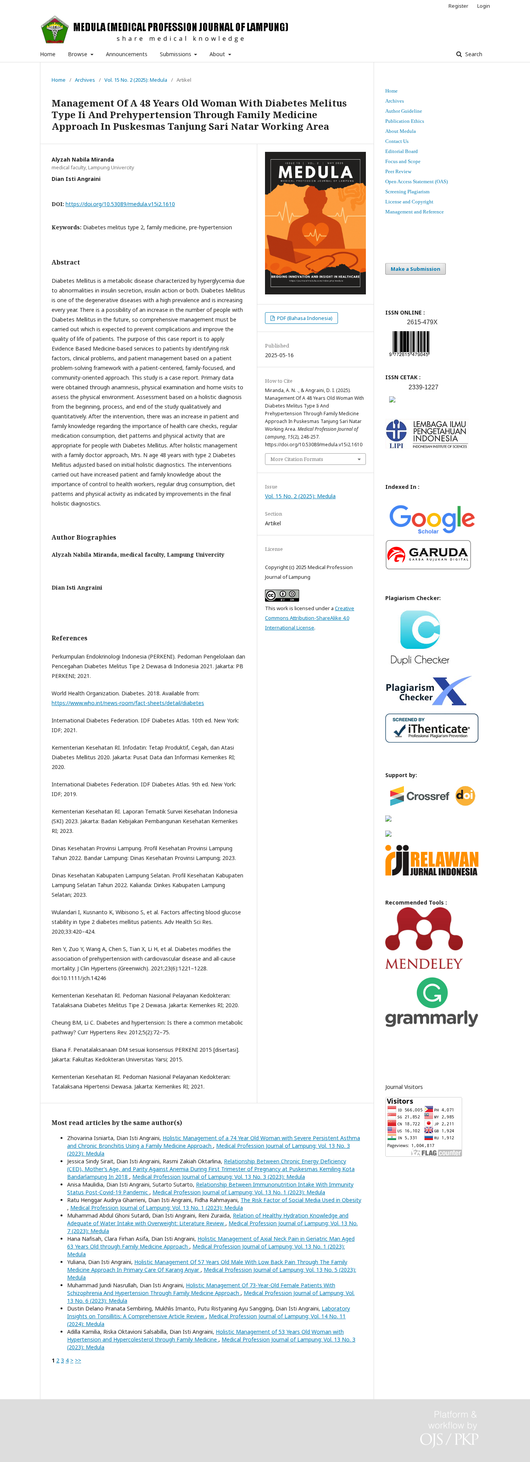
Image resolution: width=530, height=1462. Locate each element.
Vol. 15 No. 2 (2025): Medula (135, 79)
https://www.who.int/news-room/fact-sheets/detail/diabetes (128, 703)
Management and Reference (414, 212)
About (218, 54)
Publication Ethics (404, 121)
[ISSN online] (409, 357)
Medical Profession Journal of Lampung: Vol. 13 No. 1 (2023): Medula (238, 1192)
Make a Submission (415, 268)
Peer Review (398, 171)
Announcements (126, 54)
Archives (85, 79)
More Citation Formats (296, 459)
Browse (78, 54)
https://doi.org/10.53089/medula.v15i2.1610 (120, 204)
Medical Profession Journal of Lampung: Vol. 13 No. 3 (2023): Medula (218, 1176)
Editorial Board (401, 151)
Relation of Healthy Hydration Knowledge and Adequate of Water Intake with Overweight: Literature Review (207, 1219)
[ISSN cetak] (392, 404)
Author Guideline (403, 111)
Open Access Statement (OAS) (416, 181)
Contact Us (397, 141)
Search (473, 54)
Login (483, 5)
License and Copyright (409, 202)
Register (458, 5)
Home (47, 54)
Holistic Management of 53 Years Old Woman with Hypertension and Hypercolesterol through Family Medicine (205, 1335)
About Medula (400, 131)
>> (78, 1360)
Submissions (176, 54)
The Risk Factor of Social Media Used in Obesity (301, 1200)
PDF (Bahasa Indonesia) (304, 318)
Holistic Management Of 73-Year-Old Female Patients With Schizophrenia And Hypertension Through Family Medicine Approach (201, 1289)
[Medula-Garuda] (428, 567)
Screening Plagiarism (407, 191)
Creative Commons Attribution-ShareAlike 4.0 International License (309, 618)
